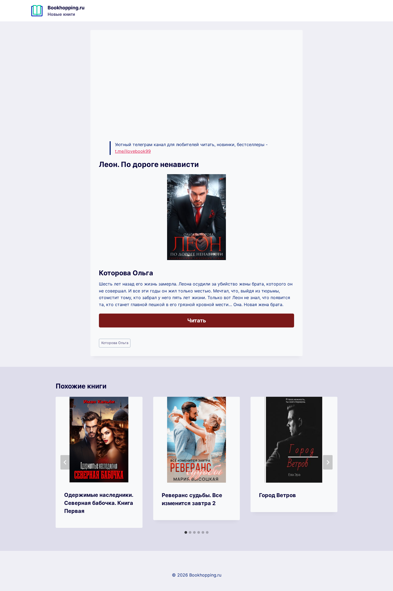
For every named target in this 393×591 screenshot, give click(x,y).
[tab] (185, 532)
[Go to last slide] (65, 462)
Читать (196, 320)
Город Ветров (277, 495)
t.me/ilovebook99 (133, 151)
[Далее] (328, 462)
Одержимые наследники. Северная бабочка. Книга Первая (98, 503)
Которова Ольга (114, 343)
